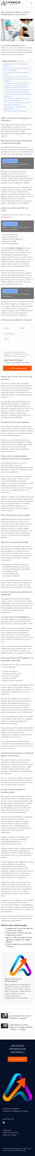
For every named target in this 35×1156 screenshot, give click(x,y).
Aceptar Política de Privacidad (13, 360)
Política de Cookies (9, 1135)
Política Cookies (21, 1150)
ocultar (20, 61)
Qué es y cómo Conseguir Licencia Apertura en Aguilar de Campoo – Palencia (19, 940)
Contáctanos (7, 1130)
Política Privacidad (9, 1150)
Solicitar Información (17, 368)
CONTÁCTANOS (17, 1059)
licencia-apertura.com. (15, 1148)
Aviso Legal (27, 1148)
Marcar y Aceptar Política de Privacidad (17, 362)
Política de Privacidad (10, 1132)
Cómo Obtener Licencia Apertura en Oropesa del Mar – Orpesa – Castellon (21, 1027)
